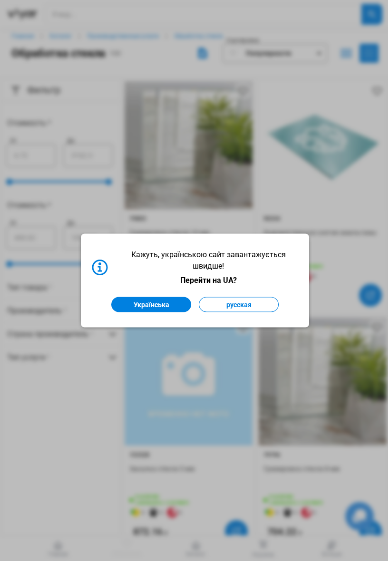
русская (239, 305)
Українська (151, 305)
